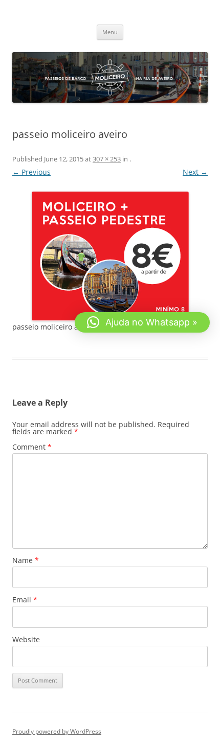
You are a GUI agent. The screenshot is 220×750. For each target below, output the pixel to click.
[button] (142, 322)
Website (26, 639)
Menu (110, 32)
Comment (32, 447)
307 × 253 (107, 158)
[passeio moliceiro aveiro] (110, 256)
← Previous (31, 172)
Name (25, 560)
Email (24, 599)
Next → (195, 172)
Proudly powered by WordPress (56, 731)
